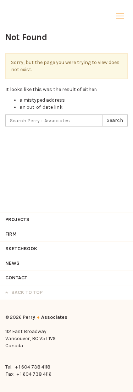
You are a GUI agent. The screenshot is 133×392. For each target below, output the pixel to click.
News (12, 263)
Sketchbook (21, 249)
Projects (17, 219)
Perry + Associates (23, 16)
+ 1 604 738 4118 (32, 367)
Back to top (26, 292)
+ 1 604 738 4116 (34, 374)
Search (115, 120)
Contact (16, 278)
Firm (11, 234)
